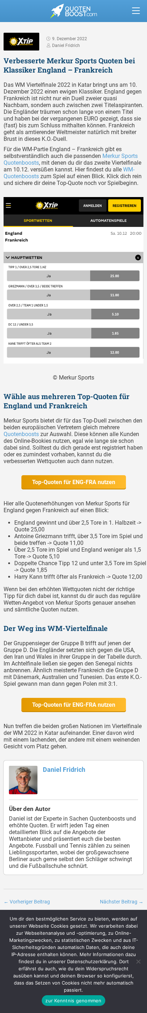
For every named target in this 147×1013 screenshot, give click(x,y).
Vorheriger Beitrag (27, 902)
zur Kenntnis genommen (73, 1000)
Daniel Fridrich (64, 769)
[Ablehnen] (138, 961)
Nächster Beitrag (121, 902)
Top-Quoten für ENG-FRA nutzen (73, 482)
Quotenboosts (21, 434)
